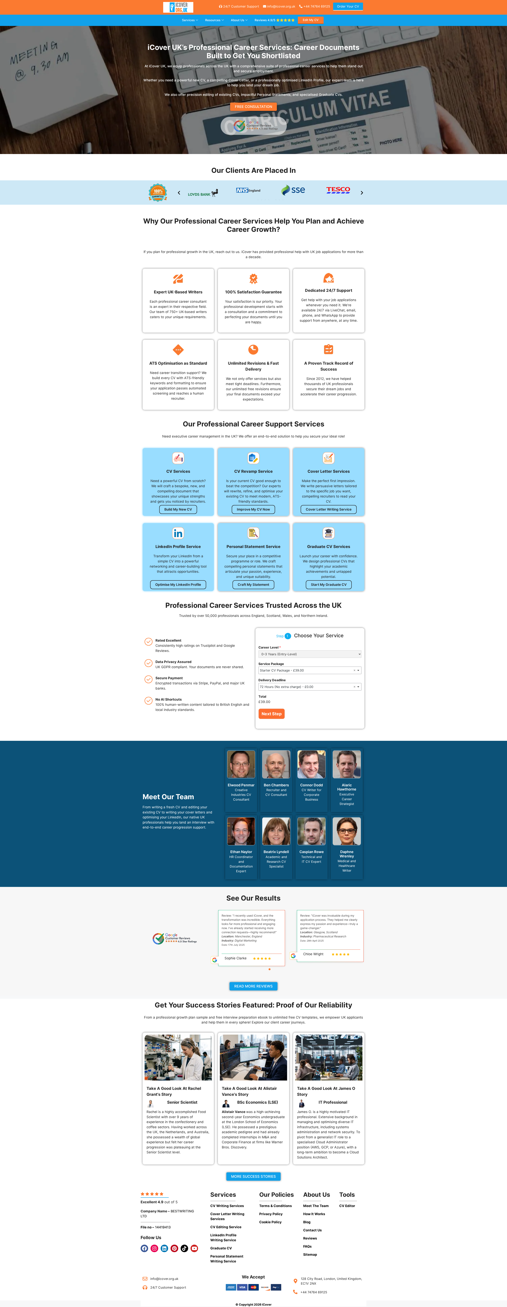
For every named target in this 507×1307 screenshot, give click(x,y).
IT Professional (333, 1102)
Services (188, 20)
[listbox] (309, 670)
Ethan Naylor (241, 852)
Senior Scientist (182, 1102)
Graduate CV (221, 1248)
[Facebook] (144, 1248)
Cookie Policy (270, 1222)
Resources (212, 20)
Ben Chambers (276, 785)
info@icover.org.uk (280, 6)
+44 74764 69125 (316, 6)
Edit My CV (311, 20)
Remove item (354, 670)
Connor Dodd (311, 785)
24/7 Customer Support (240, 6)
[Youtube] (194, 1248)
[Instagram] (154, 1248)
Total (262, 696)
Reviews (275, 20)
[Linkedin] (164, 1248)
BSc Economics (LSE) (257, 1102)
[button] (178, 192)
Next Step (272, 713)
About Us (237, 20)
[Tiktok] (184, 1248)
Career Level (269, 647)
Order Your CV (348, 6)
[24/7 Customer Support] (145, 1287)
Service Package (271, 664)
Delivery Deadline (272, 680)
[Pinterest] (174, 1248)
